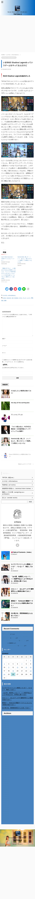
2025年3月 (5, 750)
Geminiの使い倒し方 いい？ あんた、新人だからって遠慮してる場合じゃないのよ (21, 441)
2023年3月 (5, 794)
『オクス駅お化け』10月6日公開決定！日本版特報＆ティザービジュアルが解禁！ (21, 429)
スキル (20, 298)
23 (31, 671)
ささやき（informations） (9, 295)
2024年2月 (5, 774)
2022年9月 (5, 806)
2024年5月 (5, 768)
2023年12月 (6, 778)
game (4, 298)
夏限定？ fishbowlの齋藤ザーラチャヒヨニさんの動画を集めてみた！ (22, 603)
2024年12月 (6, 755)
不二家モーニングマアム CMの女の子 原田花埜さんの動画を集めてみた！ (17, 637)
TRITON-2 (17, 14)
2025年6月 (5, 744)
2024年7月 (5, 764)
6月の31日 (4, 643)
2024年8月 (5, 763)
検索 (30, 502)
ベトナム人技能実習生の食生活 (10, 645)
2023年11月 (5, 779)
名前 (3, 338)
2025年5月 (5, 746)
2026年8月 (5, 718)
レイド (28, 298)
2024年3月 (5, 772)
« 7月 (3, 680)
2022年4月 (5, 815)
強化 (2, 300)
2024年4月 (5, 770)
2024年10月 (6, 759)
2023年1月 (5, 798)
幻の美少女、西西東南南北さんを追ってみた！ (16, 708)
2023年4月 (5, 793)
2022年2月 (5, 819)
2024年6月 (5, 766)
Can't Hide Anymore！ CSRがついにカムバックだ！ (8, 258)
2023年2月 (5, 796)
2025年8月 (5, 740)
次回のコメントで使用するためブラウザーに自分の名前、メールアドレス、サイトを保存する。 (17, 360)
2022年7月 (5, 809)
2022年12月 (6, 800)
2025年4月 (5, 748)
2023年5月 (5, 791)
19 (13, 671)
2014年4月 (5, 821)
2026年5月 (5, 723)
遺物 (5, 300)
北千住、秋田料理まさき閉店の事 (10, 640)
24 (4, 674)
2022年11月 (5, 802)
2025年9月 (5, 738)
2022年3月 (5, 817)
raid (13, 298)
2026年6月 (5, 722)
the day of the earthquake (20, 403)
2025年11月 (5, 735)
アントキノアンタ (17, 414)
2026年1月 (5, 731)
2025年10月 (6, 736)
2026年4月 (5, 725)
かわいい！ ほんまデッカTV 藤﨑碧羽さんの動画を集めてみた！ (17, 699)
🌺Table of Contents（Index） (21, 552)
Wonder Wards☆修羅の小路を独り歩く (17, 837)
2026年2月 (5, 729)
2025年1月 (5, 753)
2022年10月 (6, 804)
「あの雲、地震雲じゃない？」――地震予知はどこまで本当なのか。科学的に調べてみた (22, 579)
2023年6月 (5, 789)
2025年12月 (6, 733)
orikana (13, 638)
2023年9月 (5, 783)
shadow (16, 298)
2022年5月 (5, 813)
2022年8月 (5, 807)
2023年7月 (5, 787)
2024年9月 (5, 761)
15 (26, 667)
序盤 (32, 298)
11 (8, 667)
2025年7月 (5, 742)
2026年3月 (5, 727)
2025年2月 (5, 751)
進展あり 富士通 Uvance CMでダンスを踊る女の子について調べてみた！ (17, 633)
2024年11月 (5, 757)
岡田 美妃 (23, 640)
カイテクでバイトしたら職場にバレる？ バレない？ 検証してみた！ (22, 566)
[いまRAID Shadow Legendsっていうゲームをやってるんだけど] (19, 289)
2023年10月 (6, 781)
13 (17, 667)
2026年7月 (5, 720)
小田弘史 (21, 645)
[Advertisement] (17, 33)
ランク (24, 298)
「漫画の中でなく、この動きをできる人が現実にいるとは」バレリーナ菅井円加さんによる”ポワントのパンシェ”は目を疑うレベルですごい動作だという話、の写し (8, 273)
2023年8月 (5, 785)
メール (4, 345)
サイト (4, 352)
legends (9, 298)
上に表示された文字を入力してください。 (13, 367)
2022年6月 (5, 811)
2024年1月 (5, 776)
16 (30, 667)
